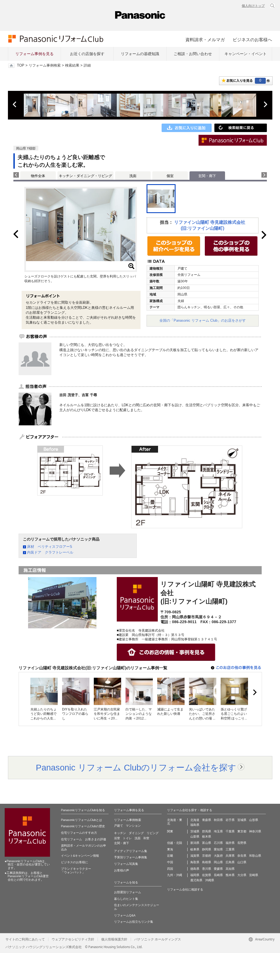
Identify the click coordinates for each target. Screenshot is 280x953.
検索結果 (72, 65)
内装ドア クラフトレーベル (50, 552)
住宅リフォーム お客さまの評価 (83, 839)
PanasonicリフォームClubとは (81, 819)
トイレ (127, 838)
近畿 (170, 855)
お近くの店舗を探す (87, 54)
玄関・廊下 (121, 843)
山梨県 (194, 836)
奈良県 (241, 855)
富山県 (206, 842)
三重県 (230, 849)
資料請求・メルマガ (205, 39)
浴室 (117, 838)
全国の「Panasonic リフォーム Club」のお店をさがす (202, 320)
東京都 (241, 831)
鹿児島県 (196, 880)
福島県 (194, 824)
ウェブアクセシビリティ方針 (73, 939)
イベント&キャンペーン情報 (80, 855)
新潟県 (194, 842)
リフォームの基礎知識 (140, 54)
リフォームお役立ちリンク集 (133, 921)
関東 (170, 831)
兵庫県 (230, 855)
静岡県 (206, 849)
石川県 (218, 842)
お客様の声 (121, 870)
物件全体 (38, 176)
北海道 (194, 819)
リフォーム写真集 (126, 863)
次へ (265, 104)
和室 (146, 838)
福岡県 (194, 875)
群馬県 (206, 831)
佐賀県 (206, 875)
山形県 (253, 819)
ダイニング (136, 833)
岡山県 (218, 862)
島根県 (206, 862)
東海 (170, 849)
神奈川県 (255, 831)
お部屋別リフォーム (127, 892)
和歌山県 (255, 855)
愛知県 (218, 849)
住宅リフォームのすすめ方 (79, 832)
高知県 (230, 868)
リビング (153, 833)
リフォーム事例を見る (34, 54)
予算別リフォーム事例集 (130, 857)
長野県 (241, 842)
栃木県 (206, 836)
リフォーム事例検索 (45, 65)
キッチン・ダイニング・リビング (85, 176)
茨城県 (194, 831)
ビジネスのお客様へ (252, 39)
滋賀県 (194, 855)
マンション (133, 825)
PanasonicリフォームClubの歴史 (83, 826)
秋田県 (218, 819)
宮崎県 (253, 875)
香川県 (206, 868)
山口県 (241, 862)
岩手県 (230, 819)
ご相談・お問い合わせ (193, 54)
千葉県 (230, 831)
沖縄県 (209, 880)
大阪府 (218, 855)
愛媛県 (218, 868)
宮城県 (241, 819)
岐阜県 (194, 849)
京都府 (206, 855)
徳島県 (194, 868)
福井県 (230, 842)
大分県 (241, 875)
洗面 (132, 176)
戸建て (118, 825)
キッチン (120, 833)
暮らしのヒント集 (126, 898)
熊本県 (230, 875)
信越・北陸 (174, 842)
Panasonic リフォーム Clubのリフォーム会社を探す (136, 767)
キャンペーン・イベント (245, 54)
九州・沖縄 (174, 875)
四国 (170, 868)
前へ (15, 104)
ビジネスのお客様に (74, 862)
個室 (170, 176)
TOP (20, 65)
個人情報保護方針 (114, 939)
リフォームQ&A (124, 915)
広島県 (230, 862)
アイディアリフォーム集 (130, 851)
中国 (170, 862)
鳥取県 (194, 862)
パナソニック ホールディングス (157, 939)
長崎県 (218, 875)
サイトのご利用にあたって (25, 939)
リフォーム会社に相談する (185, 889)
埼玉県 (218, 831)
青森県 (206, 819)
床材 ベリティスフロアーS (49, 547)
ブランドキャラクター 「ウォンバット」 (76, 870)
